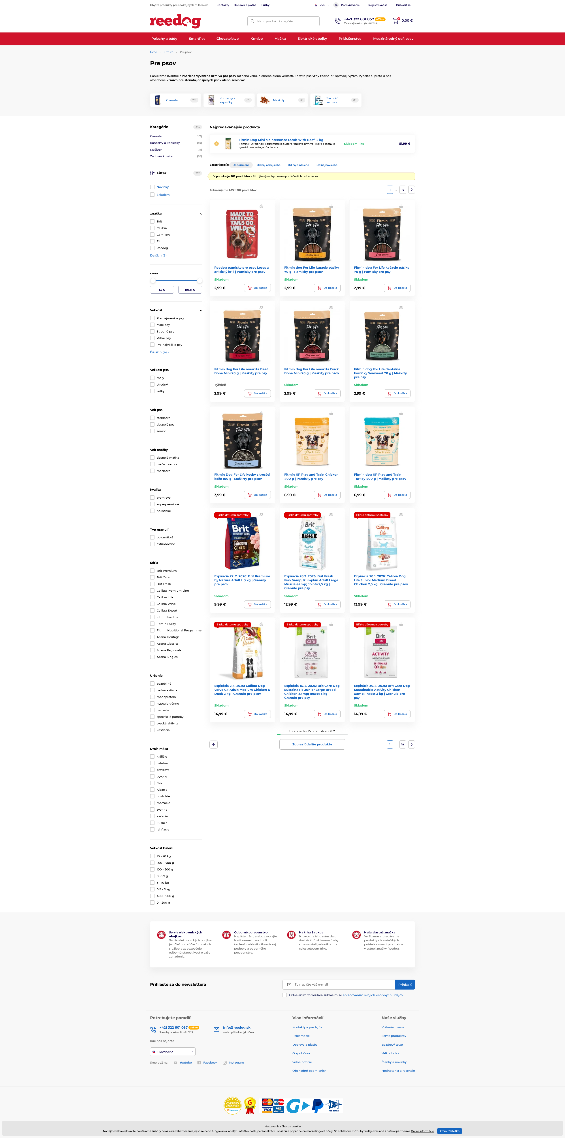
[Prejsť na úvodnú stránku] (175, 21)
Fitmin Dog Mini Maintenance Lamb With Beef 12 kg (281, 140)
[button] (261, 206)
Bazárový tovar (392, 1044)
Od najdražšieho (298, 165)
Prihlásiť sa (403, 5)
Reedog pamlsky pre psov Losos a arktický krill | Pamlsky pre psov (241, 270)
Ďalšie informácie (422, 1131)
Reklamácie (301, 1035)
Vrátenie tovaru (393, 1027)
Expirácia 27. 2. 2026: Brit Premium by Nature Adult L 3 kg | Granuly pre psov (242, 580)
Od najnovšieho (326, 165)
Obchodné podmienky (309, 1070)
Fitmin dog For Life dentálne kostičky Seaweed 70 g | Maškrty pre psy (380, 373)
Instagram (236, 1062)
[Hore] (213, 744)
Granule (176, 136)
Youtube (186, 1062)
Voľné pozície (302, 1062)
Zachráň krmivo (176, 156)
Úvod (153, 52)
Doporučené (241, 165)
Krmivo (168, 52)
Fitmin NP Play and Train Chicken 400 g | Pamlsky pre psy (311, 477)
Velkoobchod (391, 1053)
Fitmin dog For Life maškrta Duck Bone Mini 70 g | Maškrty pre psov (311, 371)
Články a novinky (394, 1062)
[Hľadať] (252, 21)
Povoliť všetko (450, 1131)
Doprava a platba (245, 5)
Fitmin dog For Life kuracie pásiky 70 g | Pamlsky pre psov (311, 270)
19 (402, 189)
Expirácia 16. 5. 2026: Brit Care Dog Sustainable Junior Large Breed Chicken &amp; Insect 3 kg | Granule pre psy (312, 692)
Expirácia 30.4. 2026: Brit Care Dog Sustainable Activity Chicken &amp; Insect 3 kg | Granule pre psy (382, 692)
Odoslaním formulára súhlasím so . (346, 995)
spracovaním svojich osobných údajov (373, 995)
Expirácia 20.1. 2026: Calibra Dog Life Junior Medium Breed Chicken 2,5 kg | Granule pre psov (381, 580)
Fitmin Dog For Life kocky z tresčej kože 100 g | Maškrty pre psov (242, 477)
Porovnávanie (350, 5)
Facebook (210, 1062)
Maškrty (176, 149)
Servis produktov (394, 1035)
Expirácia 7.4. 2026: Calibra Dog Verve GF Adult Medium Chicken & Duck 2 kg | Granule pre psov (242, 690)
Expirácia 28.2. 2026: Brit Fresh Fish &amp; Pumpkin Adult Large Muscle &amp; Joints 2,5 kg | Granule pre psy (311, 582)
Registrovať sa (377, 5)
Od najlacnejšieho (269, 165)
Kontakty (223, 5)
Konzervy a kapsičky (176, 142)
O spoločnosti (302, 1053)
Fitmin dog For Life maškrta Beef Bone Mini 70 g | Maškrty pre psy (241, 371)
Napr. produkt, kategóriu (275, 21)
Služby (265, 5)
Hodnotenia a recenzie (398, 1070)
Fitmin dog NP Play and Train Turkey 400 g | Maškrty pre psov (380, 477)
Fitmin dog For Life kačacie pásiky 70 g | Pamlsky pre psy (381, 270)
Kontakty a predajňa (307, 1027)
